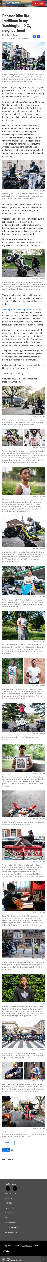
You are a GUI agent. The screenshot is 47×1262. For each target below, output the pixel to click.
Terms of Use (9, 1208)
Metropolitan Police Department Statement (23, 309)
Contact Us (8, 1198)
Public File (8, 1203)
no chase (40, 784)
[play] (3, 1259)
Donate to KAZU (10, 1222)
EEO (6, 1218)
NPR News (8, 1143)
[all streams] (44, 1259)
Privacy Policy (9, 1213)
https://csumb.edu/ (11, 1227)
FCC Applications (11, 1232)
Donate (40, 3)
